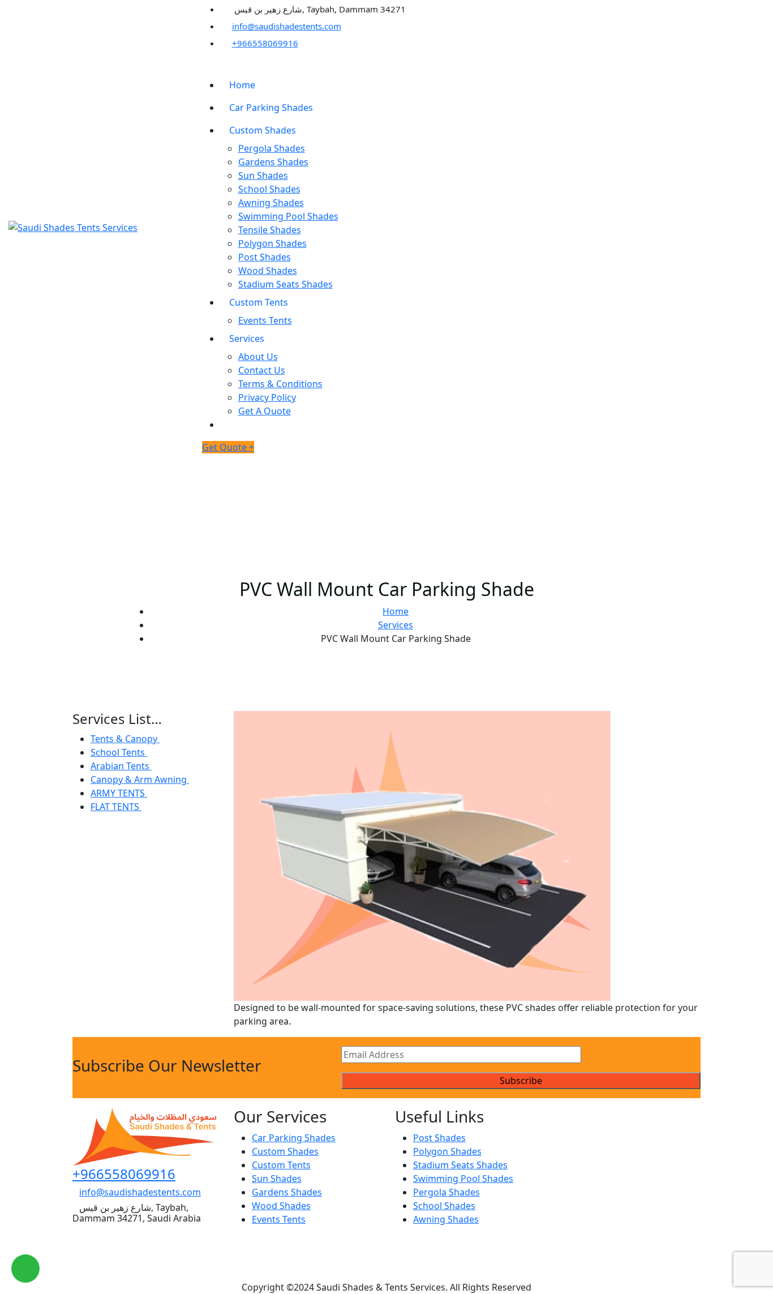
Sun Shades (263, 175)
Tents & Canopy (125, 738)
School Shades (269, 189)
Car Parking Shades (271, 107)
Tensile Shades (269, 230)
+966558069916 (265, 43)
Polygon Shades (272, 243)
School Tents (119, 752)
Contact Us (261, 370)
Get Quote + (228, 447)
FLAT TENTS (116, 806)
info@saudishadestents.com (286, 26)
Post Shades (264, 257)
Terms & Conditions (280, 384)
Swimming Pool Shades (288, 216)
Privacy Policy (267, 397)
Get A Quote (264, 411)
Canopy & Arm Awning (140, 779)
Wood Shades (267, 270)
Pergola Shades (271, 148)
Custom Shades (262, 130)
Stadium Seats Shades (285, 284)
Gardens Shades (273, 162)
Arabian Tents (121, 766)
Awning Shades (271, 202)
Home (242, 85)
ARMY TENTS (119, 793)
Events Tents (265, 320)
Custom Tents (258, 302)
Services (246, 338)
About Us (258, 356)
